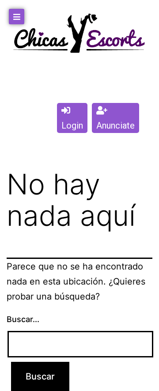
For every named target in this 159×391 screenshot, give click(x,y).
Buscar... (23, 319)
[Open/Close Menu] (16, 16)
